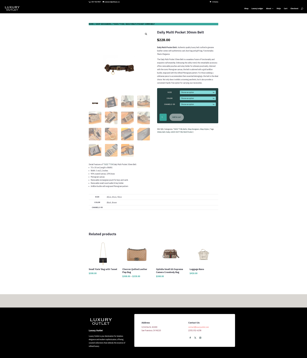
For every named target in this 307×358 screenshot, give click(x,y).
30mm (159, 132)
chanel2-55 (169, 104)
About (268, 9)
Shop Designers (103, 24)
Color (170, 98)
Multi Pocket (188, 132)
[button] (146, 34)
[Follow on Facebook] (190, 338)
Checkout (294, 9)
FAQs (279, 9)
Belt (163, 132)
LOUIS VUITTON (177, 132)
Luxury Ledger (257, 9)
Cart (285, 9)
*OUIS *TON (118, 24)
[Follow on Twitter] (195, 338)
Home (91, 24)
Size (170, 92)
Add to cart (176, 117)
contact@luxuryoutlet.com (198, 327)
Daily (168, 132)
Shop (246, 9)
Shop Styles (204, 129)
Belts (185, 129)
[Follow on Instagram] (200, 338)
